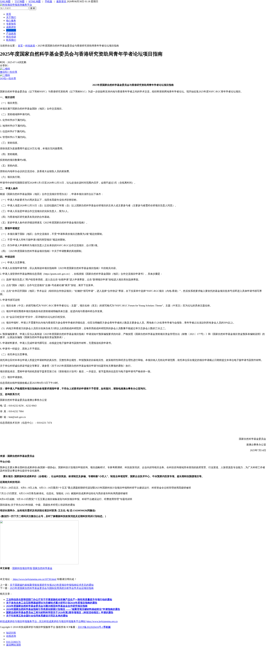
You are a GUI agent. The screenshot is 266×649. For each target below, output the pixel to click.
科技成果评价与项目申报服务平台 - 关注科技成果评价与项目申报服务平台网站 (43, 621)
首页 (8, 14)
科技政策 (11, 30)
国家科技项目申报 (22, 568)
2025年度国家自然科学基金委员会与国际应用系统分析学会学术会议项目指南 (52, 588)
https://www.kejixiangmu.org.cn (102, 621)
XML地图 (5, 1)
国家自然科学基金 (42, 568)
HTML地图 (35, 1)
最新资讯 (61, 1)
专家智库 (11, 23)
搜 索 (32, 8)
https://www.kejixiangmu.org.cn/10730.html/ (34, 579)
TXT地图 (19, 1)
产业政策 (11, 33)
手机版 (48, 1)
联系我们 (11, 40)
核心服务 (11, 20)
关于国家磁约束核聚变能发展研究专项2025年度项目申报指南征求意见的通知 (52, 585)
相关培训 (11, 36)
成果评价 (11, 27)
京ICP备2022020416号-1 (90, 627)
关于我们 (11, 17)
